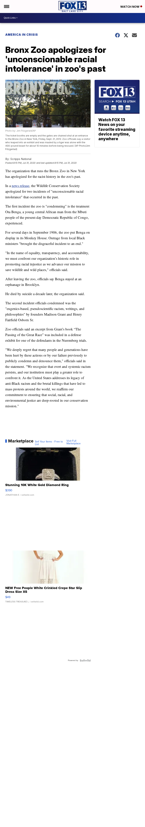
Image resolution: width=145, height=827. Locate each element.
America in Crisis (21, 34)
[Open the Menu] (6, 6)
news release (20, 185)
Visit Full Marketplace (73, 442)
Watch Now (130, 6)
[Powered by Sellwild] (85, 660)
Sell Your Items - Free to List (49, 443)
